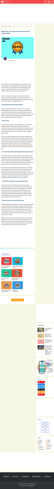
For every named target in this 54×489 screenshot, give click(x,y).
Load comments (18, 300)
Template (49, 441)
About (7, 476)
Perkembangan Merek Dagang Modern (6, 291)
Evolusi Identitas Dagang (4, 279)
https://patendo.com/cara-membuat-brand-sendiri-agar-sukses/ (17, 99)
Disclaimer (26, 476)
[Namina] (2, 1)
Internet (40, 446)
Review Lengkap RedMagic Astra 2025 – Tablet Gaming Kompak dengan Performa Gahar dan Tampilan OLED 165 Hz (48, 350)
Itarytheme (31, 485)
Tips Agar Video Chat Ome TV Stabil (48, 329)
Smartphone (41, 449)
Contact (16, 476)
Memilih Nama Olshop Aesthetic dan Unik (49, 341)
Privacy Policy (37, 476)
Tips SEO (49, 446)
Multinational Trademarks (15, 291)
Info (3, 41)
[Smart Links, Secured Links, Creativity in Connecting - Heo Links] (45, 367)
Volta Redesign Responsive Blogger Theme (48, 335)
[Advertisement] (27, 14)
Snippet (48, 440)
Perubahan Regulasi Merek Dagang (5, 267)
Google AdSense (39, 442)
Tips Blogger (49, 445)
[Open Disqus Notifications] (45, 2)
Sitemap (48, 476)
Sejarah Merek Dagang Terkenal (17, 267)
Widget (48, 448)
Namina (27, 483)
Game (40, 440)
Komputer (41, 447)
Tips (48, 443)
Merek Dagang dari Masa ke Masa (16, 279)
